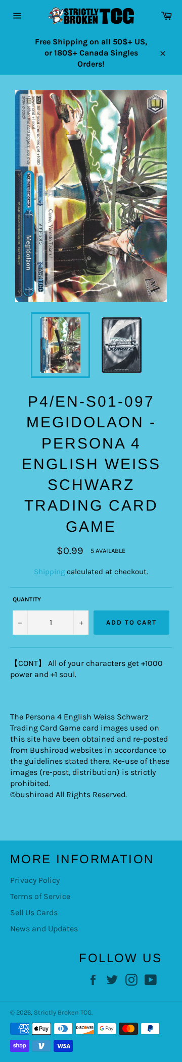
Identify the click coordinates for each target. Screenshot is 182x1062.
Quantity (27, 599)
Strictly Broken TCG (63, 1012)
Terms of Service (40, 896)
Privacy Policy (35, 880)
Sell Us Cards (34, 912)
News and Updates (44, 928)
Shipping (49, 571)
